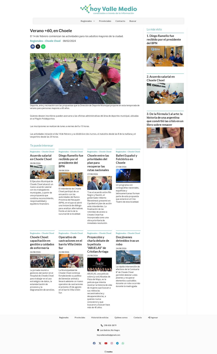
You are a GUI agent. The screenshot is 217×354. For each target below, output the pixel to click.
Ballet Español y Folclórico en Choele (126, 159)
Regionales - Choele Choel (45, 41)
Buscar (132, 21)
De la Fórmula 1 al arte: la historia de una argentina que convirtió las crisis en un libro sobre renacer (165, 119)
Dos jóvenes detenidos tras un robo (127, 240)
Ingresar (154, 317)
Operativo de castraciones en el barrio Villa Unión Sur (70, 242)
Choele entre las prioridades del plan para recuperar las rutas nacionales (98, 163)
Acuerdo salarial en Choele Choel (41, 157)
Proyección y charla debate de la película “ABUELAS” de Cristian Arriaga (98, 244)
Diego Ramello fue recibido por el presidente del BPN (71, 161)
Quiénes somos (121, 317)
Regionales (86, 21)
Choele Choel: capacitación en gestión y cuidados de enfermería (42, 242)
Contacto (120, 21)
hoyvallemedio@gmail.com (108, 335)
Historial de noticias (99, 317)
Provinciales (105, 21)
